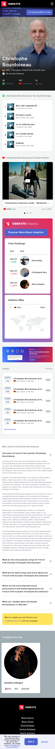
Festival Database (27, 729)
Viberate (10, 3)
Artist (22, 251)
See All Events (10, 429)
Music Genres (27, 718)
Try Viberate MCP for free (39, 12)
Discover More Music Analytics (26, 232)
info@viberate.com (13, 621)
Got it (31, 741)
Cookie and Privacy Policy (13, 746)
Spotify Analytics (27, 733)
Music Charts (27, 722)
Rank (12, 251)
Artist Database (27, 725)
